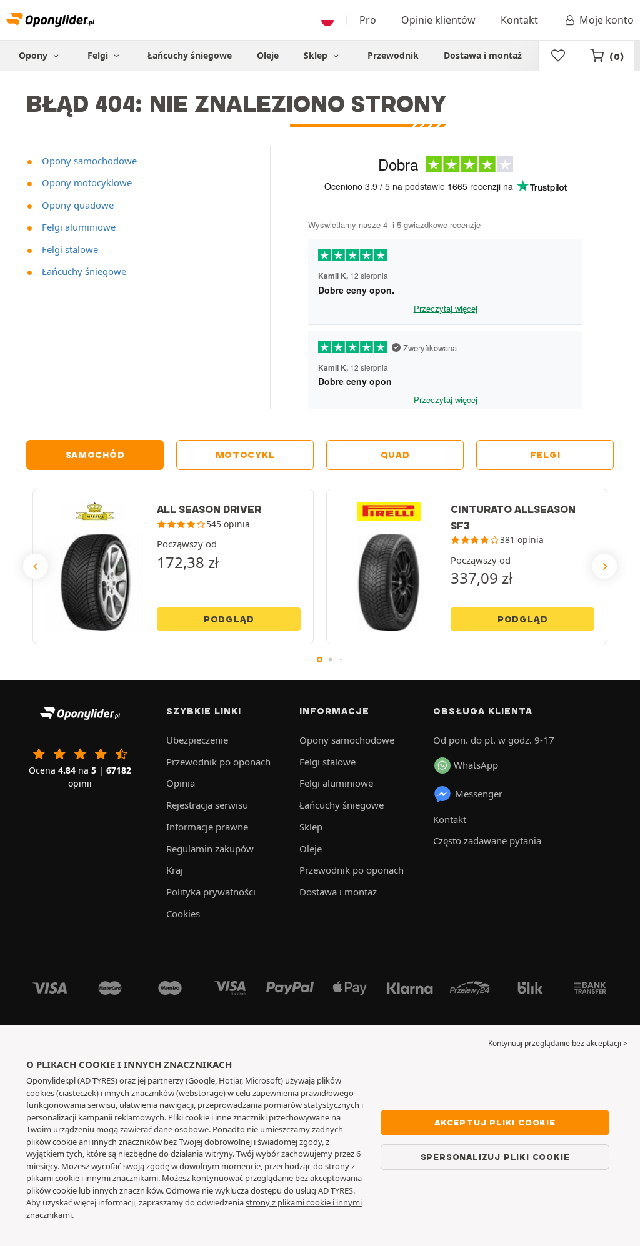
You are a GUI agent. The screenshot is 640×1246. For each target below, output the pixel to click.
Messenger (478, 793)
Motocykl (245, 455)
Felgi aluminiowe (77, 227)
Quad (395, 455)
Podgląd (229, 619)
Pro (367, 20)
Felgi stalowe (68, 249)
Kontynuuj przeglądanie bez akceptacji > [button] (558, 1043)
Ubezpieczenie (197, 740)
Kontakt (519, 20)
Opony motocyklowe (85, 182)
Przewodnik (393, 55)
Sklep (317, 55)
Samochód (95, 455)
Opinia (180, 783)
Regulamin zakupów (210, 848)
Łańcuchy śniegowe (190, 55)
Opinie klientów (438, 20)
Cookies (183, 913)
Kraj (174, 870)
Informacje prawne (207, 826)
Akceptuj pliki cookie (495, 1122)
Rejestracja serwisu (207, 805)
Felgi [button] (99, 55)
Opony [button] (34, 55)
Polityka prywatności (211, 891)
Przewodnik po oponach (218, 761)
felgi (545, 455)
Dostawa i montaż (483, 55)
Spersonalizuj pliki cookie (495, 1157)
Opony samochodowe (88, 160)
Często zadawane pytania (487, 840)
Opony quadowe (76, 205)
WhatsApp (476, 765)
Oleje (268, 55)
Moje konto (606, 20)
